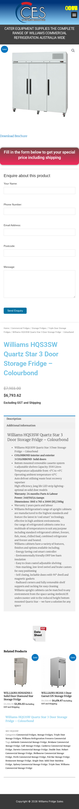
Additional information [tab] (21, 425)
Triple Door (54, 764)
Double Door (54, 749)
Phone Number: (13, 204)
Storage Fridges (39, 328)
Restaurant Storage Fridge (18, 760)
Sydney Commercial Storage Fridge (30, 764)
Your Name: (10, 183)
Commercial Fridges (20, 328)
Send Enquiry (15, 310)
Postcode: (9, 246)
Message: (9, 267)
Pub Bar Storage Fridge (58, 757)
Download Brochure (13, 136)
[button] (74, 15)
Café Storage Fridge (30, 746)
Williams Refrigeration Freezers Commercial (44, 738)
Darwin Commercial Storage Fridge (30, 749)
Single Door (37, 760)
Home (6, 328)
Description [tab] (14, 418)
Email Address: (12, 225)
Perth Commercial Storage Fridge (29, 757)
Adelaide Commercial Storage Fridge (29, 742)
